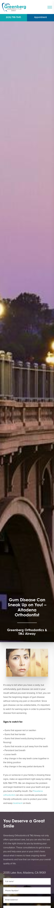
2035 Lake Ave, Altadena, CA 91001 (24, 872)
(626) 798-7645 (13, 17)
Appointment (40, 17)
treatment (17, 803)
